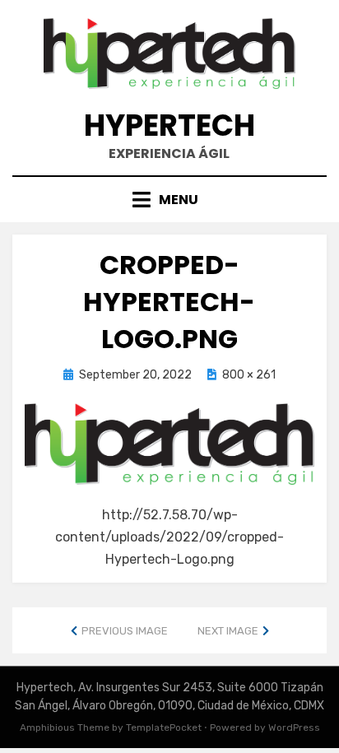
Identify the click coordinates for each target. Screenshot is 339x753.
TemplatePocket (164, 727)
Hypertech (169, 125)
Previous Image (124, 631)
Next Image (227, 631)
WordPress (294, 727)
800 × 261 (249, 375)
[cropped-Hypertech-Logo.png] (169, 443)
